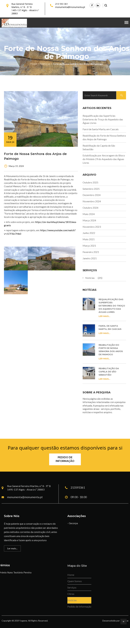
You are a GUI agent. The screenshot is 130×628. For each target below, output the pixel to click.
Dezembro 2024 (92, 194)
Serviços (71, 587)
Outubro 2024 (90, 207)
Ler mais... (104, 316)
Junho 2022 (89, 232)
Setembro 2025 (91, 188)
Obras (70, 593)
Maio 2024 (89, 213)
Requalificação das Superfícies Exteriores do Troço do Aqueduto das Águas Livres (103, 119)
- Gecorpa (72, 523)
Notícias (90, 277)
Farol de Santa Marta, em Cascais (101, 129)
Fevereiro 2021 (91, 251)
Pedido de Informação (65, 459)
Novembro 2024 (92, 201)
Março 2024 (89, 220)
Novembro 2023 (92, 226)
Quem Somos (74, 581)
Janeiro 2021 (90, 258)
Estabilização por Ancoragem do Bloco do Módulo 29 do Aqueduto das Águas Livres (104, 159)
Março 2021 (89, 245)
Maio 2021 (89, 239)
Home (70, 574)
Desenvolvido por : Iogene (115, 620)
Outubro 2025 (90, 182)
